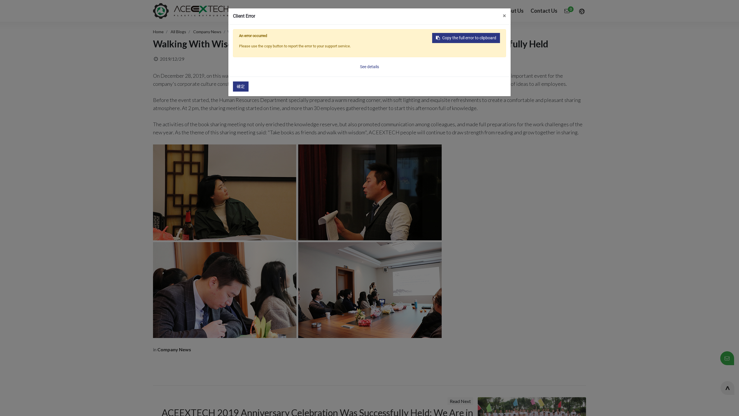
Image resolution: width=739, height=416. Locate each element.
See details (369, 66)
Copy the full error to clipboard (469, 38)
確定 (241, 86)
